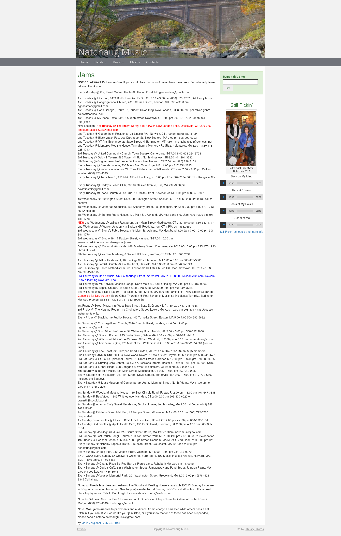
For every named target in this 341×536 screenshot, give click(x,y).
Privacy (81, 529)
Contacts (152, 62)
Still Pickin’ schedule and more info (241, 232)
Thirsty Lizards (254, 529)
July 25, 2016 (111, 523)
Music (117, 62)
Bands (99, 62)
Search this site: (234, 76)
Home (84, 62)
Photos (135, 62)
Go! (228, 88)
